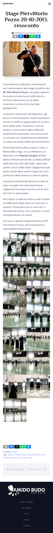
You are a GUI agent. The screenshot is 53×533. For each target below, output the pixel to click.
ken (43, 455)
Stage (14, 452)
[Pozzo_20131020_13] (14, 386)
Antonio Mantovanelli (22, 455)
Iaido (39, 455)
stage (30, 458)
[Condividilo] (20, 36)
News (26, 519)
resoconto (22, 458)
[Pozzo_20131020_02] (38, 244)
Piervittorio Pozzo (10, 458)
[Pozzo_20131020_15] (14, 410)
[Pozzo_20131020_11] (14, 363)
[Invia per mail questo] (15, 36)
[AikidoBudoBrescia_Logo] (8, 4)
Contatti (26, 525)
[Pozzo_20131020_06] (38, 292)
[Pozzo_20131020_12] (38, 363)
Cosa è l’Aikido (26, 502)
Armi (34, 455)
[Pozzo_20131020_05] (14, 292)
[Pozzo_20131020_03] (14, 268)
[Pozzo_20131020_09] (14, 339)
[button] (49, 3)
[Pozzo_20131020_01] (14, 244)
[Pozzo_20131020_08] (38, 315)
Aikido (10, 455)
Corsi (26, 513)
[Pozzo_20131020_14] (38, 386)
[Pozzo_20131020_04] (38, 268)
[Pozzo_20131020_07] (14, 315)
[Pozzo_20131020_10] (38, 339)
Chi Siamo (26, 508)
